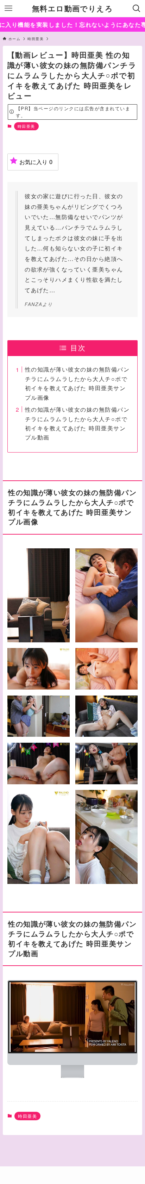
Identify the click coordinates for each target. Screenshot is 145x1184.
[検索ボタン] (136, 8)
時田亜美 (26, 126)
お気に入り (35, 161)
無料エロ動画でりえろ (72, 8)
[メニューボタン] (8, 8)
